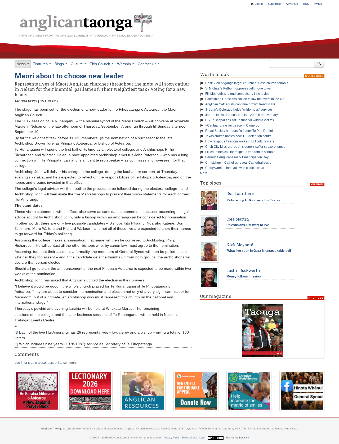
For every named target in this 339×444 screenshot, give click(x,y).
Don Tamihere (240, 193)
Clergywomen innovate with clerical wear (234, 168)
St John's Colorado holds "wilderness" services (239, 109)
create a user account (43, 363)
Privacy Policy (172, 437)
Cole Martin (237, 219)
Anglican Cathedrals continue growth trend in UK (240, 104)
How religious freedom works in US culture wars (239, 141)
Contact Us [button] (147, 64)
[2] (69, 160)
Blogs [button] (60, 64)
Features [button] (41, 64)
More (203, 173)
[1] (99, 138)
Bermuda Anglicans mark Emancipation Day (237, 157)
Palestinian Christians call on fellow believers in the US (244, 99)
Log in (19, 363)
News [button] (21, 64)
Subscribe (274, 3)
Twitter (318, 3)
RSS (306, 3)
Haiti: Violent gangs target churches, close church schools (246, 83)
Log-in (259, 3)
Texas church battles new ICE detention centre (238, 136)
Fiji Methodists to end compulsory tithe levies (237, 94)
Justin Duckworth (243, 270)
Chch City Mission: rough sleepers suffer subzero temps (245, 147)
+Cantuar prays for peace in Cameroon (233, 125)
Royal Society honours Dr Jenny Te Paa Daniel (239, 131)
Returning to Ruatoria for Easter (253, 200)
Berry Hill (244, 437)
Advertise (292, 3)
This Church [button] (100, 64)
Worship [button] (124, 64)
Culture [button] (77, 64)
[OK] (319, 64)
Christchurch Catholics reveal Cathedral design (239, 162)
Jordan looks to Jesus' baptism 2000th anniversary (241, 115)
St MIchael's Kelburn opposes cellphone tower (238, 88)
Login (202, 437)
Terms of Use (189, 437)
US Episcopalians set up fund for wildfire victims (239, 120)
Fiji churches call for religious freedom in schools (240, 152)
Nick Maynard (239, 244)
